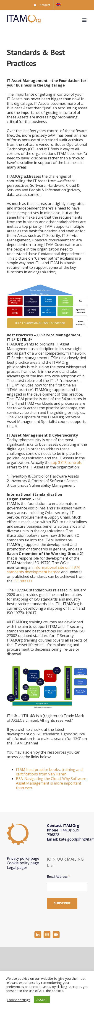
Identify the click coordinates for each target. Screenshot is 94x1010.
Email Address (58, 876)
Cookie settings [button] (18, 1000)
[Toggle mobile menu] (84, 20)
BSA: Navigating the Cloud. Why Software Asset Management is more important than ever (51, 783)
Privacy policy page (23, 858)
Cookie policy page (23, 863)
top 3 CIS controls (66, 462)
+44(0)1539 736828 (63, 832)
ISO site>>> (23, 580)
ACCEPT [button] (42, 999)
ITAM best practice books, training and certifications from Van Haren (49, 772)
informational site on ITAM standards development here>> (43, 569)
